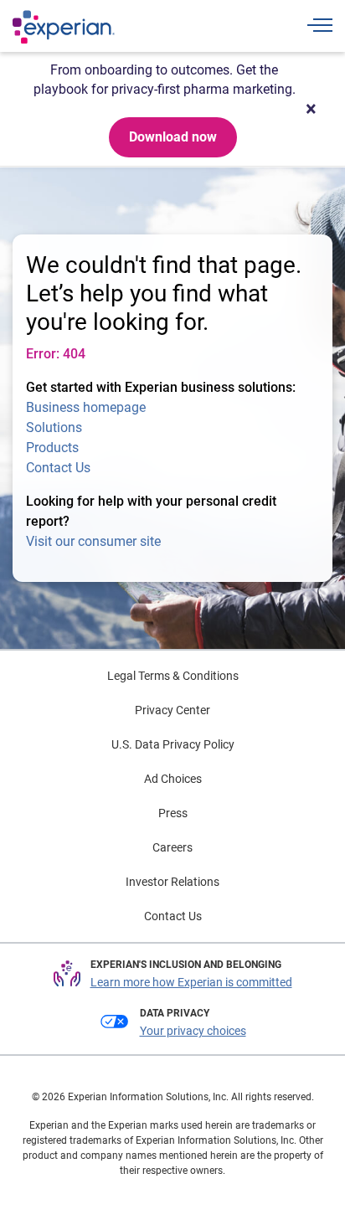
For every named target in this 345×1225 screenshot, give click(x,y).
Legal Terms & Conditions (173, 675)
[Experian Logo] (64, 27)
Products (52, 448)
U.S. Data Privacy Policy (172, 744)
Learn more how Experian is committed (191, 982)
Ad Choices (173, 778)
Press (173, 813)
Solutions (54, 427)
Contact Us (58, 468)
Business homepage (86, 407)
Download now (173, 137)
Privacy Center (172, 710)
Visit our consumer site (93, 541)
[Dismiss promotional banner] (311, 109)
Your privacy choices (193, 1030)
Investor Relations (172, 881)
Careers (172, 847)
